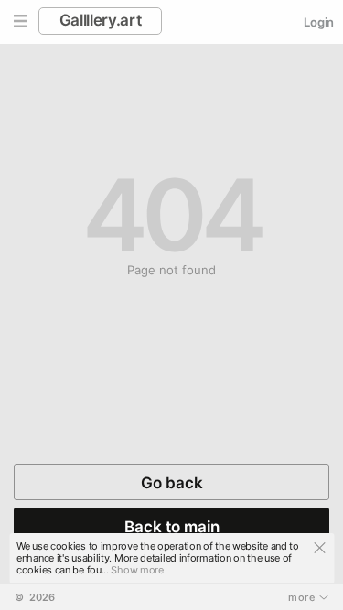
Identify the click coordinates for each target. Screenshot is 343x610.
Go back (172, 483)
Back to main (172, 527)
